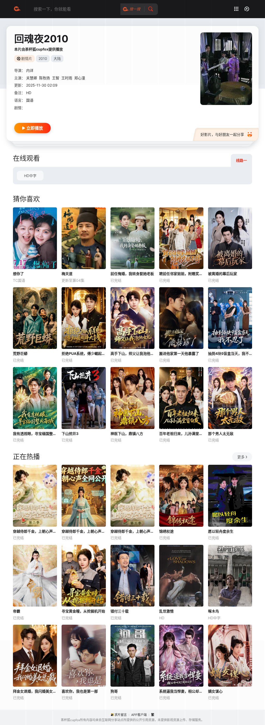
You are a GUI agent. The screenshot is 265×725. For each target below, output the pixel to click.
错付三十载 (120, 611)
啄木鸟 (213, 611)
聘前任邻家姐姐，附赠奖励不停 (181, 273)
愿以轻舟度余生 (220, 531)
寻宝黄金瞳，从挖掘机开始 (83, 611)
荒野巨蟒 (20, 353)
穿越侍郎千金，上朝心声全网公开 (84, 531)
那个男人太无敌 (220, 433)
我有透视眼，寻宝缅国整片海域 (35, 433)
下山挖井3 (70, 433)
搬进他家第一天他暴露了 (179, 353)
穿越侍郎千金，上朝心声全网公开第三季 (132, 531)
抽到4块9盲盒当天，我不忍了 (230, 353)
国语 (29, 100)
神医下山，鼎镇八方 (127, 433)
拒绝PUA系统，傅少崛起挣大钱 (84, 353)
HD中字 (30, 175)
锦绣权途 (166, 531)
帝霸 (16, 611)
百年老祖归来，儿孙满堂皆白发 (181, 433)
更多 (241, 457)
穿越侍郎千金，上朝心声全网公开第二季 (35, 531)
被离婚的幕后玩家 (222, 273)
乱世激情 (166, 611)
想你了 (18, 273)
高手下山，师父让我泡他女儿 (132, 353)
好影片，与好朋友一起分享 (222, 134)
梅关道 (67, 273)
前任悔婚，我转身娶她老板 (132, 273)
